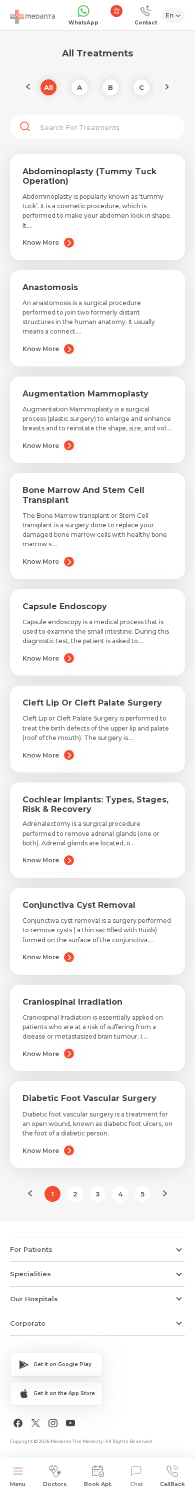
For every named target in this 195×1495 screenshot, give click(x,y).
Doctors (55, 1484)
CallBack (172, 1484)
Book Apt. (98, 1484)
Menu (18, 1484)
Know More (40, 242)
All (48, 87)
